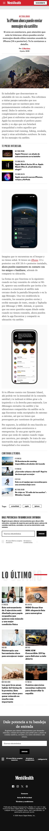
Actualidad (24, 16)
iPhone (34, 259)
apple (27, 506)
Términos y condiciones (24, 801)
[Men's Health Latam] (14, 3)
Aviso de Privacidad (24, 797)
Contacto (24, 793)
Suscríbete (40, 3)
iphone (37, 506)
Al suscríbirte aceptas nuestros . (26, 541)
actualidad (15, 506)
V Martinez (26, 48)
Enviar (41, 534)
